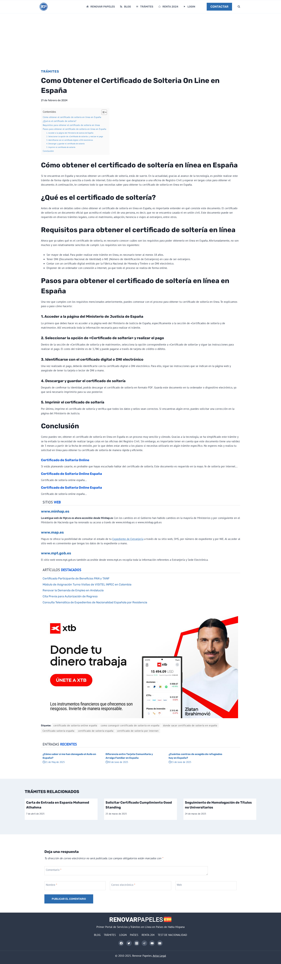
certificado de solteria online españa (75, 725)
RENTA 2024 (170, 6)
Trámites (50, 71)
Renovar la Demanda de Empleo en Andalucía (73, 590)
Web (179, 885)
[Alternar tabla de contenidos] (102, 112)
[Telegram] (144, 943)
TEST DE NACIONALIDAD (172, 935)
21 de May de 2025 (55, 762)
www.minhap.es (55, 511)
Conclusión (48, 150)
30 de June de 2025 (118, 762)
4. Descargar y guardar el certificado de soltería (65, 143)
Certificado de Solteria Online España (71, 474)
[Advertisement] (140, 38)
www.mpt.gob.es (56, 553)
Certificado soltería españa (58, 730)
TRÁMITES (146, 6)
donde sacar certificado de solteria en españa (190, 725)
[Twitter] (129, 943)
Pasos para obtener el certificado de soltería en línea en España (74, 129)
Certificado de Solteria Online (65, 460)
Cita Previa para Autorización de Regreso (70, 596)
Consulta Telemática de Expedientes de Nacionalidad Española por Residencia (95, 602)
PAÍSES (134, 935)
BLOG (127, 6)
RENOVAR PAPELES (102, 6)
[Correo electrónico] (160, 943)
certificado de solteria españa (95, 730)
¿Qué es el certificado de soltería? (59, 121)
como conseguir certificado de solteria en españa (130, 725)
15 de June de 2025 (181, 762)
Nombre (51, 885)
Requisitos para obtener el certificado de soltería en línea (71, 125)
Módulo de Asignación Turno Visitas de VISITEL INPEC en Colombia (87, 584)
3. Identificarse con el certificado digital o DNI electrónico (69, 140)
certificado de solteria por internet (138, 730)
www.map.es (52, 532)
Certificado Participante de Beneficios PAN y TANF (76, 578)
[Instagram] (136, 943)
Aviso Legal (159, 955)
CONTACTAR (219, 6)
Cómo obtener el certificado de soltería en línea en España (72, 117)
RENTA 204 (148, 935)
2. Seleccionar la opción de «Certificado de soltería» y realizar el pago (74, 136)
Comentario (53, 870)
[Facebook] (121, 943)
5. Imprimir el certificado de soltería (60, 147)
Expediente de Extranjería (127, 539)
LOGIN (191, 6)
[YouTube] (152, 943)
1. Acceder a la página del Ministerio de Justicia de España (69, 132)
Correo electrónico (123, 885)
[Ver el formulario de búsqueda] (238, 6)
